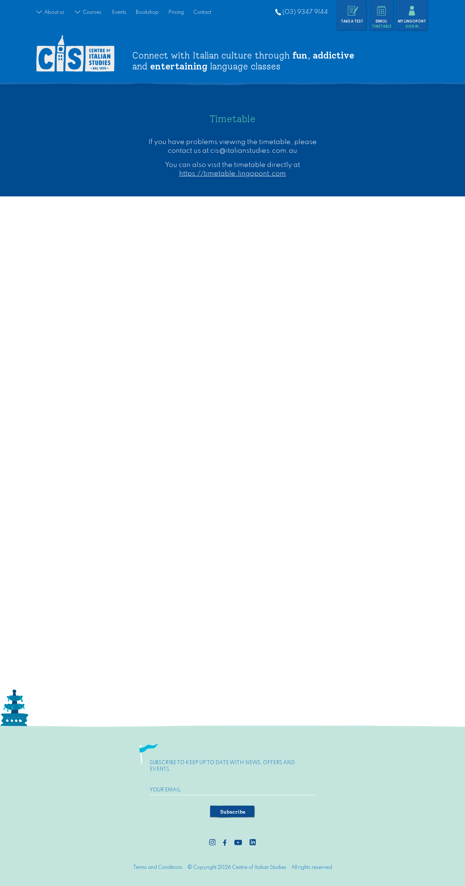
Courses (92, 12)
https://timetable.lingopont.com (232, 173)
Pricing (176, 12)
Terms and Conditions (157, 867)
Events (119, 12)
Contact (202, 12)
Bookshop (147, 12)
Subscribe (232, 812)
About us (54, 12)
